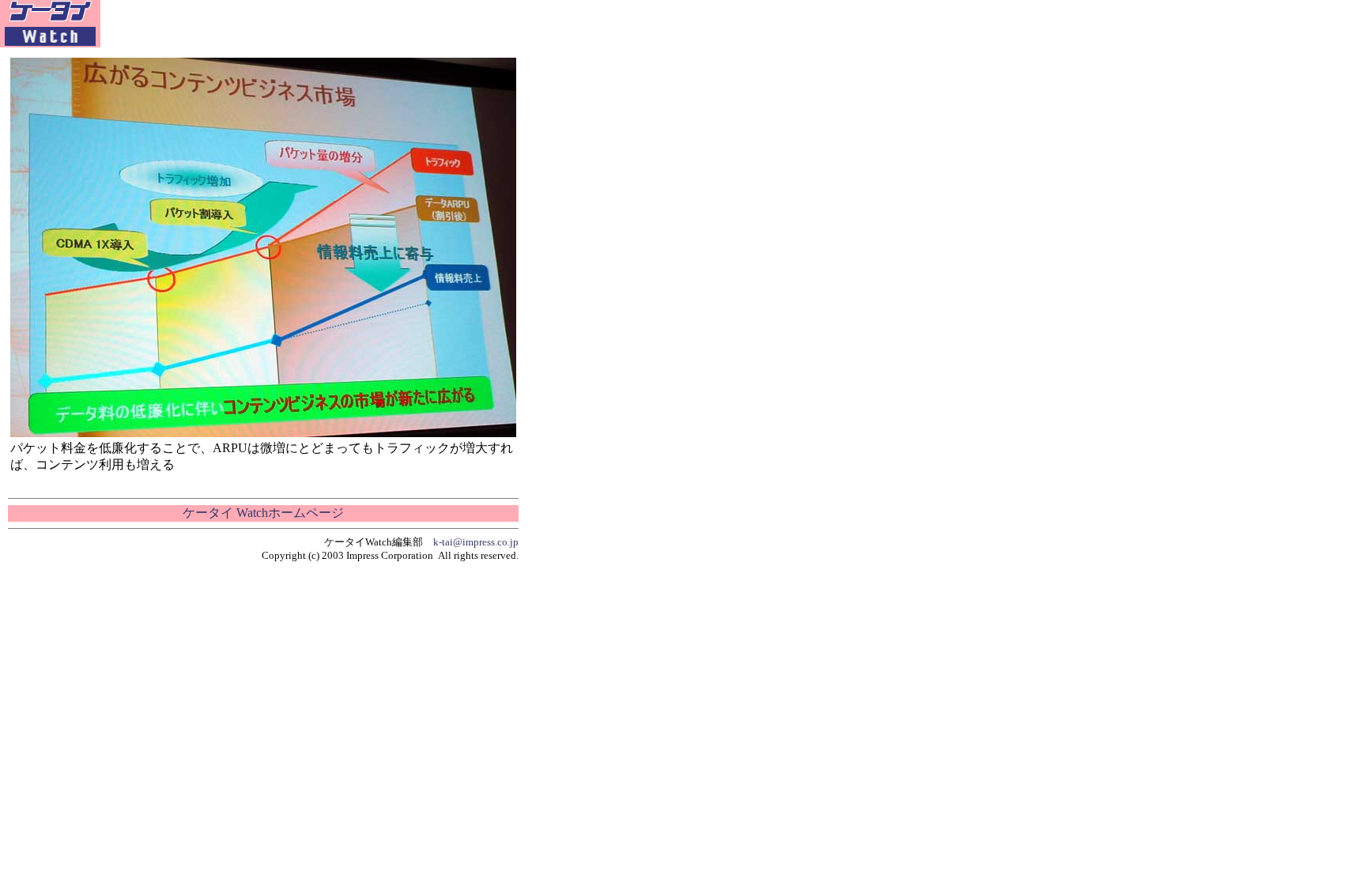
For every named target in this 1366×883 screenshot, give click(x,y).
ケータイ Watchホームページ (263, 512)
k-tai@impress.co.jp (476, 542)
